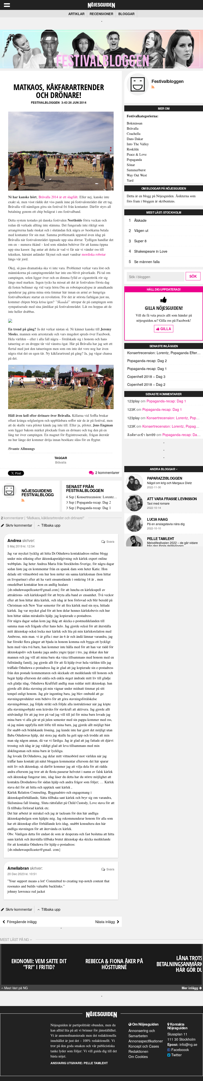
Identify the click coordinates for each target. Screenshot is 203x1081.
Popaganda (134, 159)
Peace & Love (137, 154)
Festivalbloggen (45, 102)
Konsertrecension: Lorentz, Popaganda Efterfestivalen (165, 352)
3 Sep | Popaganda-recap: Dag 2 (88, 502)
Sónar (131, 164)
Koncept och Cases (143, 1046)
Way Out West (137, 175)
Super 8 (140, 240)
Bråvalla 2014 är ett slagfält (58, 197)
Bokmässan (134, 123)
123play (133, 400)
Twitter (176, 1054)
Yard (130, 180)
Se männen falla (147, 261)
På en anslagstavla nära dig (166, 523)
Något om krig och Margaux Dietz (169, 482)
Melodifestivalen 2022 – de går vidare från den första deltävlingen (172, 544)
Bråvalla (60, 462)
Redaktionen (138, 1051)
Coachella (133, 133)
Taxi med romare (158, 503)
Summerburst (136, 170)
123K (131, 409)
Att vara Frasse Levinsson (172, 498)
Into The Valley (138, 144)
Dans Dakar (135, 138)
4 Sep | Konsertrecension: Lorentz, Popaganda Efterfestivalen (92, 497)
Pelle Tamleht (160, 538)
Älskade (140, 220)
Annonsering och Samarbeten (141, 1033)
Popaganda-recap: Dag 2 (147, 360)
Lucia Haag (157, 519)
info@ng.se (188, 1044)
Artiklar (76, 13)
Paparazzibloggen (164, 478)
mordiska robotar (94, 254)
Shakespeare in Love (150, 251)
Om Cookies (138, 1056)
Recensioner (101, 13)
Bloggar (126, 13)
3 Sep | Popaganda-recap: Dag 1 (88, 508)
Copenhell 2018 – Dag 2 (146, 384)
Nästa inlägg (106, 921)
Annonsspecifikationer (145, 1040)
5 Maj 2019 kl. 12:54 (21, 546)
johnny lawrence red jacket (26, 891)
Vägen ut (141, 230)
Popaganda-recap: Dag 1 (147, 368)
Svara (110, 541)
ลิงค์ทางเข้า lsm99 (141, 434)
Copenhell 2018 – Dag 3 (146, 376)
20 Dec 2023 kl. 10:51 (22, 874)
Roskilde (133, 149)
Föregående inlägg (21, 921)
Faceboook (179, 1049)
